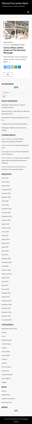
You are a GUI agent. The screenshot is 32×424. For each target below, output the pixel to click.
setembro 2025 (6, 197)
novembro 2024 (7, 208)
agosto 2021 (6, 243)
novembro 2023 (7, 216)
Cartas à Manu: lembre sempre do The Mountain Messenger (14, 50)
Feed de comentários (8, 398)
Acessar (4, 391)
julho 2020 (5, 266)
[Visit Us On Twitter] (15, 87)
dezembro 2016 (6, 312)
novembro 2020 (7, 262)
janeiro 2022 (6, 239)
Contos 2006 (6, 351)
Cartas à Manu (7, 42)
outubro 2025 (6, 193)
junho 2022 (5, 231)
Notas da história (7, 374)
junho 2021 (5, 251)
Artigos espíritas (7, 340)
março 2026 (5, 182)
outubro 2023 (6, 220)
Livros (3, 336)
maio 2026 (5, 178)
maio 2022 (5, 235)
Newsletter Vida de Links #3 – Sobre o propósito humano (13, 106)
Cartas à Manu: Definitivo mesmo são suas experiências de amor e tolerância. (16, 160)
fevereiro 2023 (6, 228)
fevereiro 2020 (6, 270)
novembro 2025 (7, 189)
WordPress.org (6, 402)
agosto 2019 (6, 277)
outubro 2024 (6, 212)
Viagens (4, 382)
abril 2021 (5, 254)
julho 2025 (5, 201)
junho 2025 (5, 205)
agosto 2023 (6, 224)
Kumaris (4, 363)
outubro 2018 (6, 308)
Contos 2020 (6, 355)
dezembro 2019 (6, 274)
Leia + (8, 74)
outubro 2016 (6, 316)
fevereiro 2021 (6, 258)
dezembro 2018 (6, 300)
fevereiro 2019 (6, 293)
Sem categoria (6, 378)
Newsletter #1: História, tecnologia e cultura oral (15, 119)
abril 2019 (5, 285)
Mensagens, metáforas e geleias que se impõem (14, 129)
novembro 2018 (7, 304)
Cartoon (4, 348)
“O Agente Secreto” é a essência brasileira (14, 124)
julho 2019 (5, 281)
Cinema (4, 332)
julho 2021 (5, 247)
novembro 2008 (7, 320)
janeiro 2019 (6, 297)
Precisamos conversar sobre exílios (12, 169)
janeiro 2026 (6, 185)
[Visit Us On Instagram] (17, 87)
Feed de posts (6, 395)
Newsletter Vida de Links (9, 328)
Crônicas (4, 359)
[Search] (4, 96)
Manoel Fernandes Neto (15, 3)
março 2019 (5, 289)
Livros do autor (6, 367)
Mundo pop (5, 371)
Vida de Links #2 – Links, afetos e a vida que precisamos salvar (15, 112)
